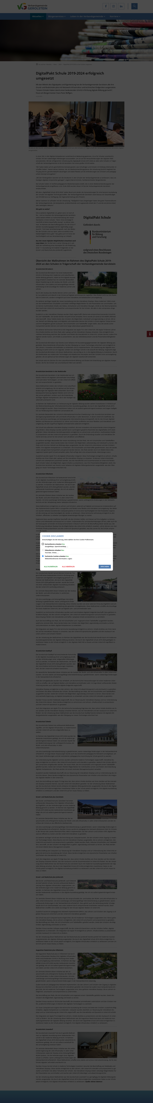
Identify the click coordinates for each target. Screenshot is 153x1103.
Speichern (105, 567)
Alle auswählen (51, 567)
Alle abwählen (68, 567)
